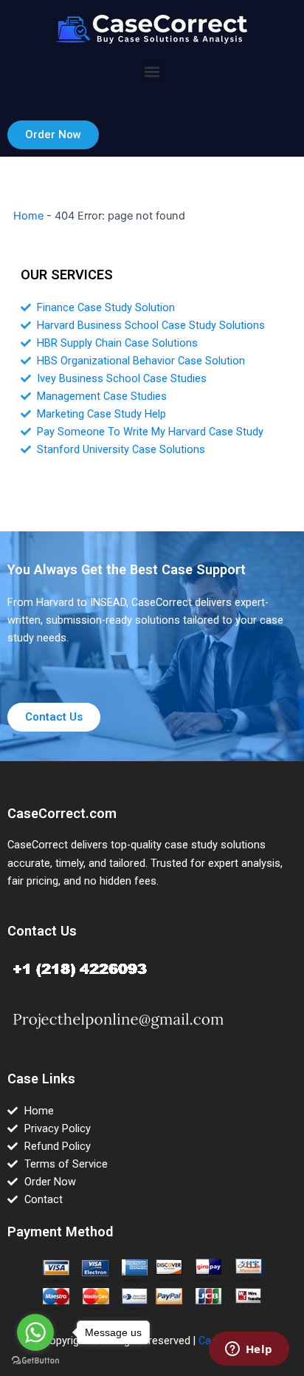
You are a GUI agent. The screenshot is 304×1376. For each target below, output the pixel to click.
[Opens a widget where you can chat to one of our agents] (248, 1350)
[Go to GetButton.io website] (35, 1361)
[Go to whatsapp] (35, 1332)
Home (28, 215)
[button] (152, 71)
